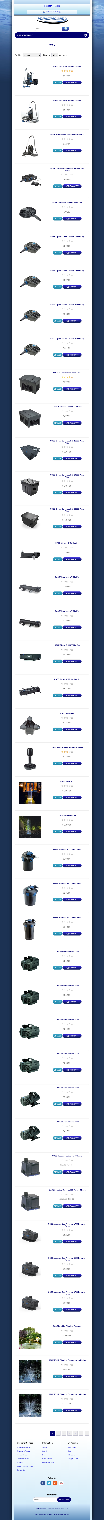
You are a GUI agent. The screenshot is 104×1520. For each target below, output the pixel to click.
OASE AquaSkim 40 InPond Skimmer (67, 747)
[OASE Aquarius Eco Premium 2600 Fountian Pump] (30, 1270)
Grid (82, 55)
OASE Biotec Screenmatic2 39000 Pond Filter (67, 510)
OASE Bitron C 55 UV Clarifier (67, 645)
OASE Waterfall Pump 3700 (67, 1020)
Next (81, 1433)
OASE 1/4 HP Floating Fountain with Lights (67, 1360)
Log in (57, 6)
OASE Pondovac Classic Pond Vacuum (67, 134)
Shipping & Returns (23, 1451)
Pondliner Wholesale (24, 1447)
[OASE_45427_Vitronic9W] (30, 555)
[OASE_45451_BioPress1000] (30, 861)
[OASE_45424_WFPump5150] (30, 1065)
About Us (20, 1462)
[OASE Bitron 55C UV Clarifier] (30, 657)
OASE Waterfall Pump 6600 (67, 1088)
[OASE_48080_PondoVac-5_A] (30, 78)
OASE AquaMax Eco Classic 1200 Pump (67, 237)
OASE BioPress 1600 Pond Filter (67, 883)
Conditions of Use (23, 1459)
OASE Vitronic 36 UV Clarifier (67, 611)
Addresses (71, 1455)
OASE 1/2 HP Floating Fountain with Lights (67, 1394)
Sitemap (45, 1447)
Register (48, 6)
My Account (72, 1447)
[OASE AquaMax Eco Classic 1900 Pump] (30, 282)
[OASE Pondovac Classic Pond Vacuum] (30, 146)
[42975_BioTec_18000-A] (30, 452)
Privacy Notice (22, 1455)
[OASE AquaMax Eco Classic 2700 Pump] (30, 316)
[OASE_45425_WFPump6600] (30, 1099)
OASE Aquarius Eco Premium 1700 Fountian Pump (67, 1225)
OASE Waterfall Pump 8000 (67, 1122)
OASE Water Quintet (67, 815)
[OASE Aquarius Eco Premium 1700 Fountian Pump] (30, 1236)
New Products (47, 1459)
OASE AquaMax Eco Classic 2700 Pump (67, 305)
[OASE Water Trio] (30, 793)
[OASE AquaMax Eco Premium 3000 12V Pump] (30, 180)
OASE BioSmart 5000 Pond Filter (67, 373)
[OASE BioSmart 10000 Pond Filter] (30, 418)
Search (44, 1451)
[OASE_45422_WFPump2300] (30, 997)
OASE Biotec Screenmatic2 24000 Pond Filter (67, 476)
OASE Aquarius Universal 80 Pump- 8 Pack (67, 1190)
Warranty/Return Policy (25, 1466)
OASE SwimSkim (67, 713)
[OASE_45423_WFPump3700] (30, 1031)
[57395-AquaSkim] (30, 759)
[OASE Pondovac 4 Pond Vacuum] (30, 112)
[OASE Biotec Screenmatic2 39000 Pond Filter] (30, 521)
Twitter (49, 1483)
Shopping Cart (73, 1459)
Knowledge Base (48, 1462)
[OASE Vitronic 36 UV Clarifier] (30, 623)
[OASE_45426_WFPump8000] (30, 1133)
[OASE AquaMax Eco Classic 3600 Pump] (30, 350)
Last (87, 1433)
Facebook (42, 1483)
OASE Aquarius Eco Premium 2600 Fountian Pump (67, 1259)
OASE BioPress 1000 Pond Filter (67, 849)
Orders (70, 1451)
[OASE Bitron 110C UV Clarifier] (30, 691)
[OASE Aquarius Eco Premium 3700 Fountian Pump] (30, 1304)
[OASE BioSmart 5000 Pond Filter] (30, 384)
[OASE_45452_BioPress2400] (30, 929)
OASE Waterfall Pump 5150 (67, 1054)
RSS (55, 1483)
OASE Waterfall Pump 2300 (67, 986)
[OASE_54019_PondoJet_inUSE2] (30, 1338)
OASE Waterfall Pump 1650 (67, 952)
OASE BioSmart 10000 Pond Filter (67, 407)
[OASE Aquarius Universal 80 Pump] (30, 1167)
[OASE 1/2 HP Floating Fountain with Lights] (30, 1406)
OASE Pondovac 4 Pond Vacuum (67, 100)
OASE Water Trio (67, 781)
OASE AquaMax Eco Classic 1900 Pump (67, 271)
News (44, 1455)
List (87, 55)
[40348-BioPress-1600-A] (30, 895)
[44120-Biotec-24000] (30, 486)
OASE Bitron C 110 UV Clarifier (67, 679)
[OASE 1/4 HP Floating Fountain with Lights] (30, 1372)
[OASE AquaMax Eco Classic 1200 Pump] (30, 248)
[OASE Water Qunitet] (30, 827)
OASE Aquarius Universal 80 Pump (67, 1156)
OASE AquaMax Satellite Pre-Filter (67, 203)
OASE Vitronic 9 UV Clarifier (67, 543)
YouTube (61, 1483)
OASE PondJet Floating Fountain (67, 1326)
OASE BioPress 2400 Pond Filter (67, 918)
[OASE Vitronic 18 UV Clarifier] (30, 589)
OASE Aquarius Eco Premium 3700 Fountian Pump (67, 1293)
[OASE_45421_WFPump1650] (30, 963)
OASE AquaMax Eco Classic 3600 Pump (67, 339)
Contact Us (21, 1470)
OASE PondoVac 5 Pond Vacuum (67, 66)
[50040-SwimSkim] (30, 725)
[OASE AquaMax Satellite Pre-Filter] (30, 214)
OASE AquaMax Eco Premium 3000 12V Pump (67, 169)
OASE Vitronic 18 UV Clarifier (67, 577)
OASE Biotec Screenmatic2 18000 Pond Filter (67, 442)
